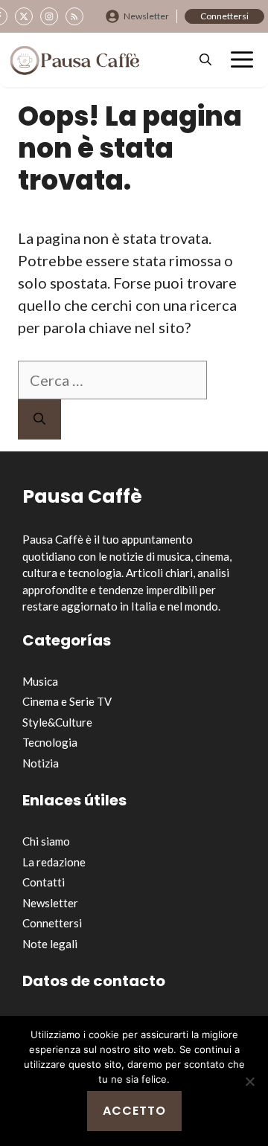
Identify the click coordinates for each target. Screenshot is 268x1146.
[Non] (249, 1081)
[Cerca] (39, 419)
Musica (40, 681)
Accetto (134, 1110)
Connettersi (224, 16)
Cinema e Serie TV (67, 701)
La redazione (54, 862)
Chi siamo (46, 841)
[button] (205, 60)
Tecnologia (49, 742)
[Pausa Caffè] (74, 60)
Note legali (49, 943)
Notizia (40, 763)
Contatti (43, 882)
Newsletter (146, 16)
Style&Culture (57, 722)
